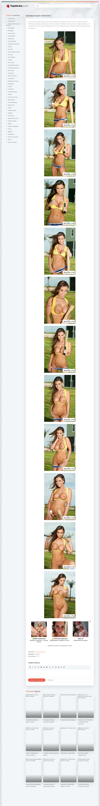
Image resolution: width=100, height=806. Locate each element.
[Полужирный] (30, 667)
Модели (10, 131)
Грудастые (11, 73)
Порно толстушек (13, 137)
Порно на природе (13, 126)
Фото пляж (11, 62)
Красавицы (11, 28)
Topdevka (19, 5)
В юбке (10, 86)
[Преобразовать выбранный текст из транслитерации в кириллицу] (61, 667)
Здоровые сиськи (13, 118)
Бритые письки (12, 110)
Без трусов (11, 70)
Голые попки (11, 21)
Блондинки (11, 30)
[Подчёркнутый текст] (35, 667)
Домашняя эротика (13, 44)
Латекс (10, 94)
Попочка (10, 54)
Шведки (10, 113)
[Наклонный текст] (33, 667)
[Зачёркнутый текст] (38, 667)
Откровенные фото (13, 65)
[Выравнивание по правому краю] (47, 667)
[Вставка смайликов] (50, 667)
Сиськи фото (11, 33)
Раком (10, 129)
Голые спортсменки (40, 651)
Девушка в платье (13, 81)
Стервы (10, 60)
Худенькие (11, 38)
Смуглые (10, 49)
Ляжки (10, 107)
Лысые (10, 46)
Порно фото (11, 18)
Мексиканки (11, 99)
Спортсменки (11, 36)
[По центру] (44, 667)
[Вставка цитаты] (59, 667)
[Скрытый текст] (56, 667)
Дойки (9, 123)
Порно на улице (12, 142)
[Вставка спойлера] (64, 667)
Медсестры (11, 105)
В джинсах (11, 84)
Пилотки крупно (12, 76)
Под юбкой (11, 78)
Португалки (11, 115)
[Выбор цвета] (53, 667)
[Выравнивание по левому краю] (41, 667)
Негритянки (11, 134)
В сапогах (11, 89)
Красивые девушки (13, 68)
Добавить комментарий (37, 680)
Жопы (9, 139)
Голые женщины (12, 102)
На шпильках (11, 57)
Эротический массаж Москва (13, 24)
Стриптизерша (12, 41)
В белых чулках (12, 121)
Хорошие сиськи (13, 97)
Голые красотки (12, 92)
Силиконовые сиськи (14, 52)
